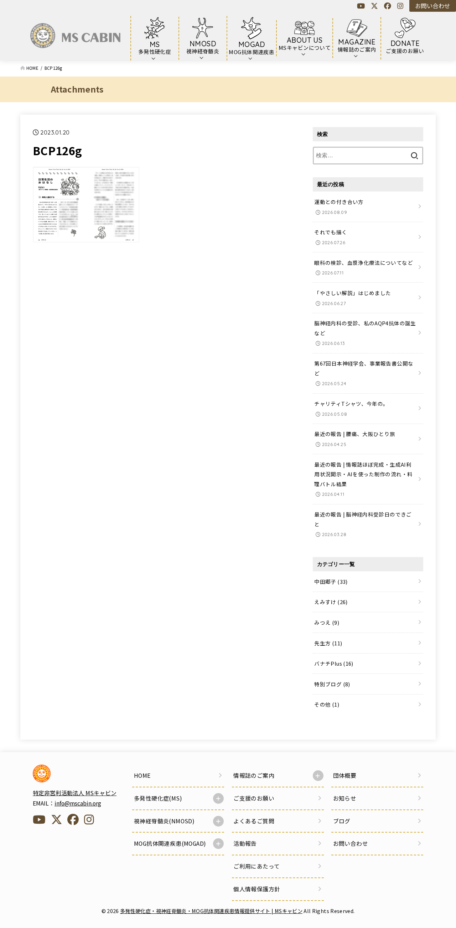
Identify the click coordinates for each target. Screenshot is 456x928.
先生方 (328, 642)
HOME (142, 775)
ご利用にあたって (256, 866)
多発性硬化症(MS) (158, 798)
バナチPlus (333, 663)
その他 (326, 704)
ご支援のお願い (253, 798)
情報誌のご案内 (253, 775)
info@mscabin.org (78, 803)
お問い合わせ (432, 5)
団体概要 (345, 775)
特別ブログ (332, 684)
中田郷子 (330, 581)
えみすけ (330, 601)
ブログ (342, 821)
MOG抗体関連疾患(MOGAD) (170, 843)
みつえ (326, 622)
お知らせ (345, 798)
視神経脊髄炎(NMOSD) (164, 821)
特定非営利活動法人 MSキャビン (74, 793)
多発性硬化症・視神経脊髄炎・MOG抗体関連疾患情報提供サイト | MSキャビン (211, 910)
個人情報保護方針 (256, 889)
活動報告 (245, 843)
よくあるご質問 (253, 821)
